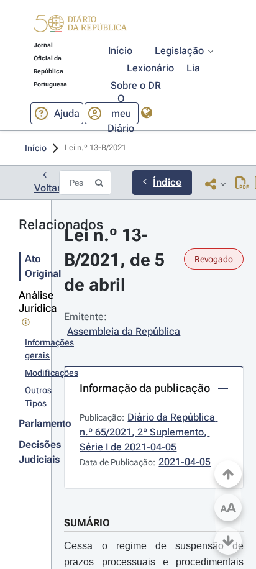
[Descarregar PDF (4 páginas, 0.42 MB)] (242, 184)
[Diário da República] (80, 26)
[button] (80, 25)
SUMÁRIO (87, 523)
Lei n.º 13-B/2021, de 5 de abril (116, 260)
